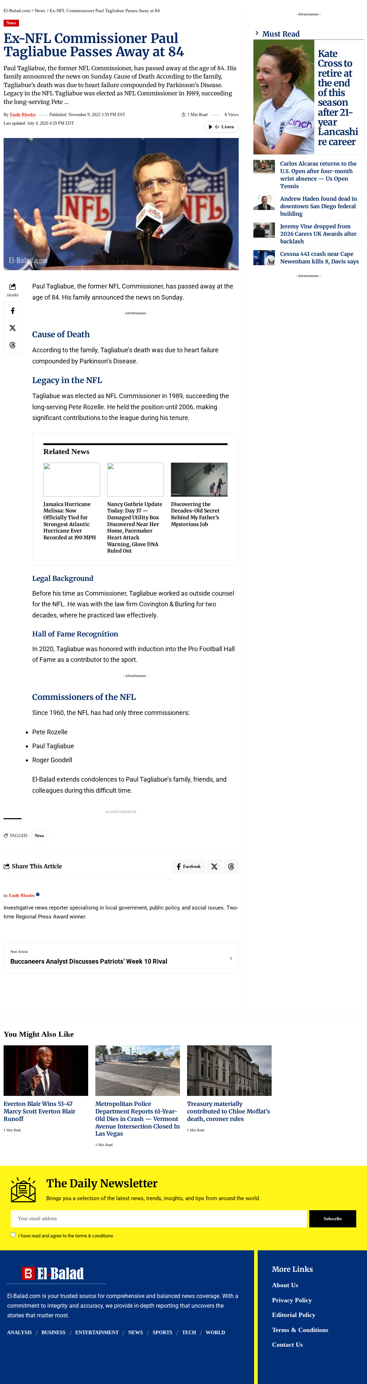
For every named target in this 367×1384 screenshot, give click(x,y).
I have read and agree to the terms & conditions (65, 1235)
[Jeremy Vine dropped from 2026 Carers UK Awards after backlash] (264, 230)
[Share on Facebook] (12, 310)
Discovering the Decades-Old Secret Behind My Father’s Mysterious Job (195, 514)
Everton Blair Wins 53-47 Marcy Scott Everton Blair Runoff (39, 1111)
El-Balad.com (17, 10)
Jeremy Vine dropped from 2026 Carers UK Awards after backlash (318, 234)
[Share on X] (12, 328)
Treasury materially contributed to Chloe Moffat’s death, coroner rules (228, 1111)
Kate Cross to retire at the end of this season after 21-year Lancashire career (338, 98)
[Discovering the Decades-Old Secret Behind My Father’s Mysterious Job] (199, 480)
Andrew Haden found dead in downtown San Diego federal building (318, 206)
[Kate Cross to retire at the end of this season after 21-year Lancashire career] (283, 97)
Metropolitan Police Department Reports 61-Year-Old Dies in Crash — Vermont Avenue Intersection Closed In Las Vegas (137, 1118)
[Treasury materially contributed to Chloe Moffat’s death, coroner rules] (229, 1070)
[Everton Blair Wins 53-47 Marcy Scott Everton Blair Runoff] (46, 1070)
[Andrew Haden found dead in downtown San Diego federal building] (264, 202)
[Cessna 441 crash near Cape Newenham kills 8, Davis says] (264, 257)
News (40, 10)
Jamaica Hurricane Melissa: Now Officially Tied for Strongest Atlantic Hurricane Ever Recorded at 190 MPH (69, 521)
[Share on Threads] (12, 345)
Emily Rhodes (23, 115)
